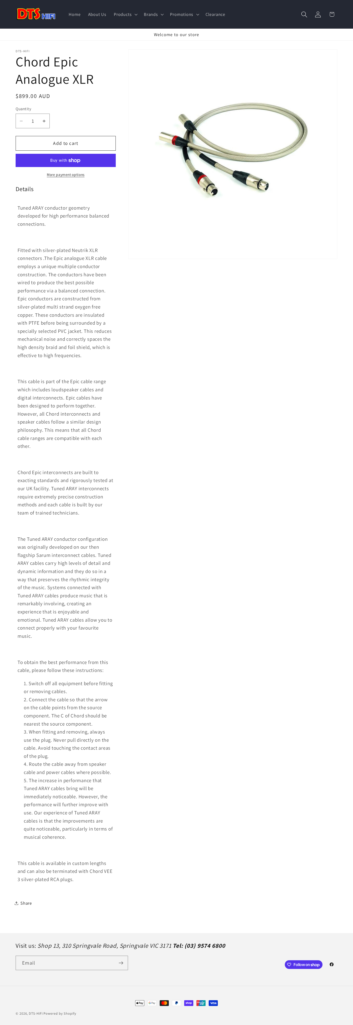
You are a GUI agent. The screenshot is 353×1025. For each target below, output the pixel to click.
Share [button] (26, 903)
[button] (125, 14)
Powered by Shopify (59, 1013)
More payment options (66, 174)
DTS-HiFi (36, 1013)
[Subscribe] (121, 963)
